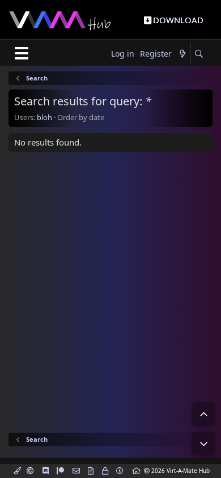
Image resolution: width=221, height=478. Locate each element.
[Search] (198, 54)
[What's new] (182, 54)
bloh (44, 117)
